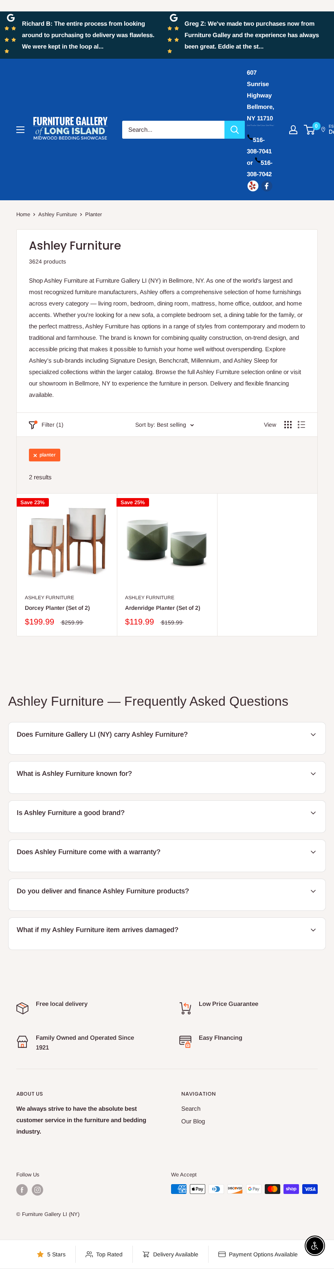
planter (47, 455)
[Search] (234, 130)
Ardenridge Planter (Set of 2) (162, 608)
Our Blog (193, 1121)
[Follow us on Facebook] (22, 1190)
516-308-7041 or (259, 151)
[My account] (293, 129)
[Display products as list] (301, 424)
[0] (310, 130)
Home (23, 214)
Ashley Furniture (57, 214)
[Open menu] (20, 129)
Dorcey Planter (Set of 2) (57, 608)
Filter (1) (53, 424)
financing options (97, 909)
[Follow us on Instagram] (37, 1190)
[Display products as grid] (288, 424)
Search (190, 1108)
